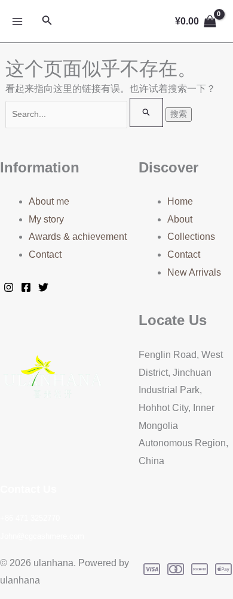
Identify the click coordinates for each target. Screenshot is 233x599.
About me (49, 201)
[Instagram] (9, 287)
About (179, 219)
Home (180, 201)
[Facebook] (26, 287)
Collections (191, 236)
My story (46, 219)
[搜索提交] (147, 112)
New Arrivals (194, 272)
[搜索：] (85, 114)
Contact (45, 254)
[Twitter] (43, 287)
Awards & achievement (78, 236)
